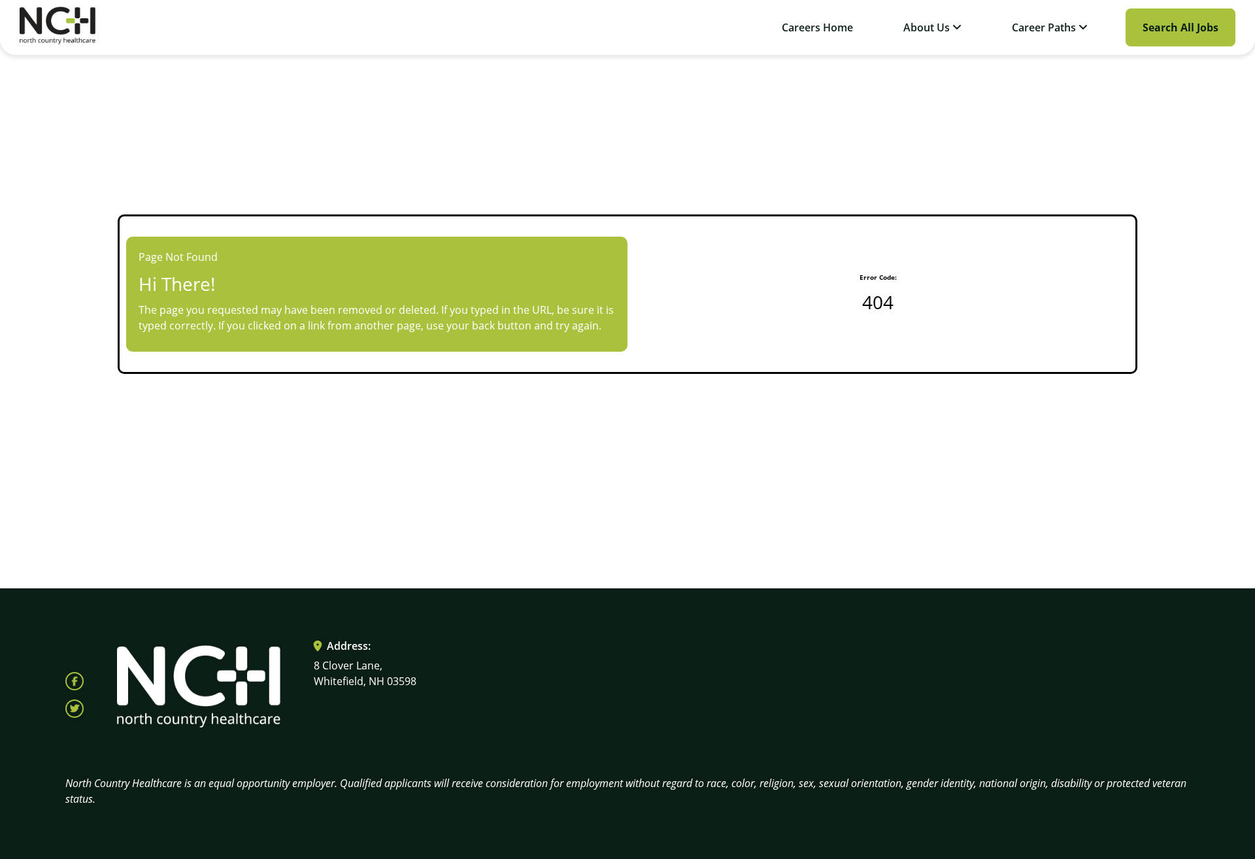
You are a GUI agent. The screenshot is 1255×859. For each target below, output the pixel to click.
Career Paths (1045, 27)
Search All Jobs (1180, 27)
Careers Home (817, 27)
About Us (927, 27)
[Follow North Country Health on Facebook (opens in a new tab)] (74, 681)
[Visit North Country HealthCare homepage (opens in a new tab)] (57, 28)
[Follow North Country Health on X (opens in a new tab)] (74, 708)
